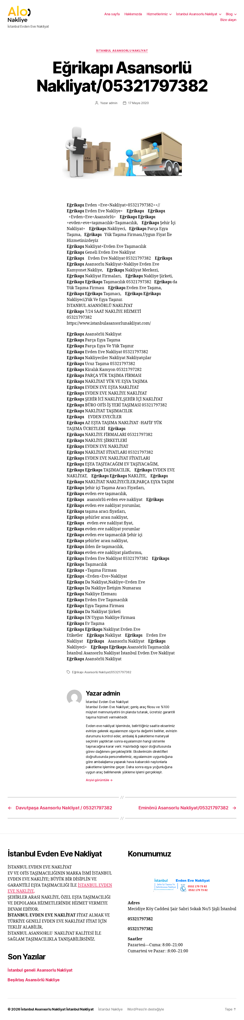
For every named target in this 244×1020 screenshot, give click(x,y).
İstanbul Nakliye (110, 1009)
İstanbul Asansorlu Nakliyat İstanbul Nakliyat (57, 1009)
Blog (229, 14)
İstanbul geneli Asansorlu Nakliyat (40, 970)
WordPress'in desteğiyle (145, 1009)
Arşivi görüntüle (99, 780)
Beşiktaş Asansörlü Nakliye (34, 979)
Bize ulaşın (228, 20)
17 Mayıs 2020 (138, 103)
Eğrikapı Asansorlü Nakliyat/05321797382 (101, 672)
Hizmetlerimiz (157, 14)
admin (113, 103)
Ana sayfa (112, 14)
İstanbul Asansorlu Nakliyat (196, 14)
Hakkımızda (133, 14)
